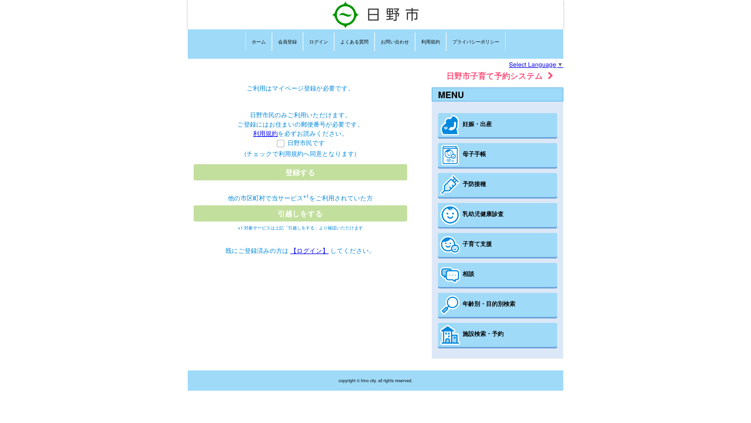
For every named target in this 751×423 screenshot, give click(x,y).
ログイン (318, 41)
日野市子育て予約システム (497, 75)
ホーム (259, 41)
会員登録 (287, 41)
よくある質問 (354, 41)
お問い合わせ (395, 41)
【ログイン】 (309, 250)
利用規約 (430, 41)
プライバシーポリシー (475, 41)
